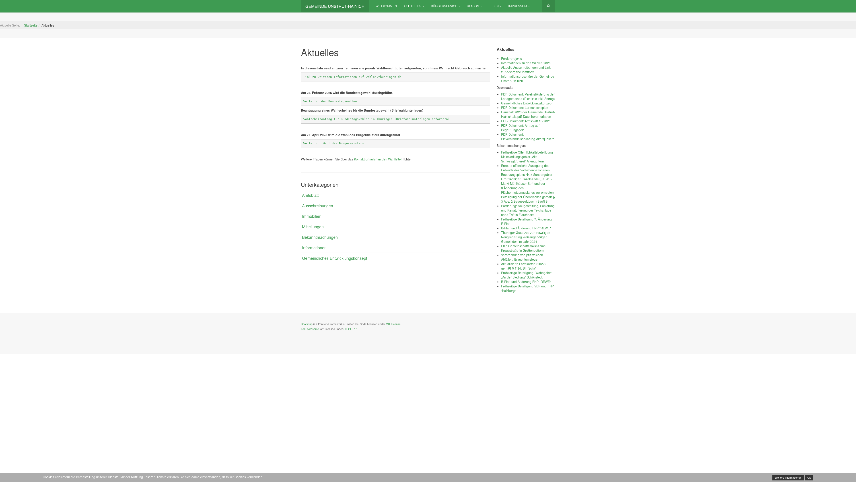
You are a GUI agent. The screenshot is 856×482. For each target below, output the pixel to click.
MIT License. (393, 324)
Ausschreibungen (317, 205)
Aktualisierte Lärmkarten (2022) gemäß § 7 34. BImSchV (523, 266)
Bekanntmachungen (320, 237)
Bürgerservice (444, 6)
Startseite (30, 25)
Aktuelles (412, 6)
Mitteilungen (313, 226)
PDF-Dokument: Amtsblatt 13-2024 (526, 121)
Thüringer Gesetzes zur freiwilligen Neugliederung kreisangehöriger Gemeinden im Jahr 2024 (525, 237)
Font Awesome (310, 329)
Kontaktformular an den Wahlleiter (378, 159)
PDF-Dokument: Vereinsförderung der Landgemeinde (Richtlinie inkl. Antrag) (528, 96)
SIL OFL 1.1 (351, 329)
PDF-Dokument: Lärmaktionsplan (524, 107)
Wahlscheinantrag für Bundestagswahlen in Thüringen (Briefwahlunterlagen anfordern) (376, 119)
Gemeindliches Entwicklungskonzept (334, 258)
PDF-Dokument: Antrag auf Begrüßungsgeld (520, 127)
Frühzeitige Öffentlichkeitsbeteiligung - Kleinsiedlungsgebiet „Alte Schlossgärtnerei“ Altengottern (528, 156)
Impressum (517, 6)
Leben (494, 6)
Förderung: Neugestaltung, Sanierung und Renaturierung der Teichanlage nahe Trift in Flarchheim (528, 210)
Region (473, 6)
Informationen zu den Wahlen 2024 (526, 63)
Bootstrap (307, 324)
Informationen (314, 247)
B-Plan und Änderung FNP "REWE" (526, 228)
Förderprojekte (511, 58)
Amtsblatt (310, 195)
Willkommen (386, 6)
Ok (809, 477)
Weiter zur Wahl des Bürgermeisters (333, 143)
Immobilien (311, 216)
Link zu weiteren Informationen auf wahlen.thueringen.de (352, 77)
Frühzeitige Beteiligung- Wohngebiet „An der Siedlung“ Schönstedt (526, 274)
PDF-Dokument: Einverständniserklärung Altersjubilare (527, 136)
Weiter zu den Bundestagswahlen (330, 101)
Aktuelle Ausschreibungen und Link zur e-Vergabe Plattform (526, 69)
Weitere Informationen (788, 477)
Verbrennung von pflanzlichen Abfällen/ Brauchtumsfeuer (522, 257)
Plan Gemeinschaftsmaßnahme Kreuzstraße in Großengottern (523, 248)
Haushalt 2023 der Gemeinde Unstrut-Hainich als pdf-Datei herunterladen (528, 114)
